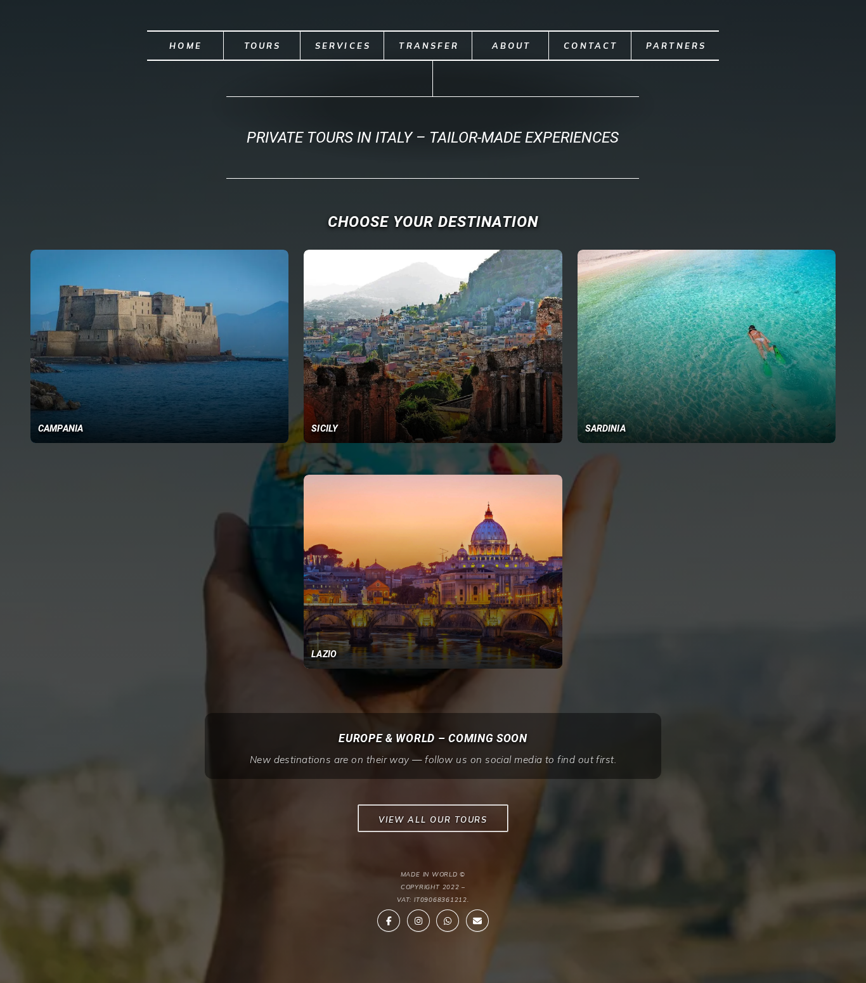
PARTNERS (676, 46)
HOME (185, 46)
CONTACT (590, 46)
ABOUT (511, 46)
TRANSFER (429, 46)
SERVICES (343, 46)
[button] (388, 920)
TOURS (262, 46)
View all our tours (433, 819)
